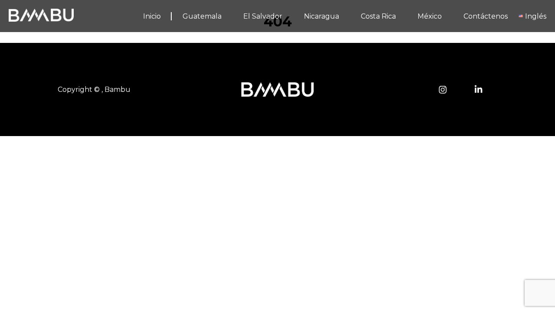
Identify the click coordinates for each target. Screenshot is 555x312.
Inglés (535, 16)
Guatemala (202, 16)
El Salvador (262, 16)
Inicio (152, 16)
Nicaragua (321, 16)
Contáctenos (486, 16)
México (430, 16)
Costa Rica (378, 16)
